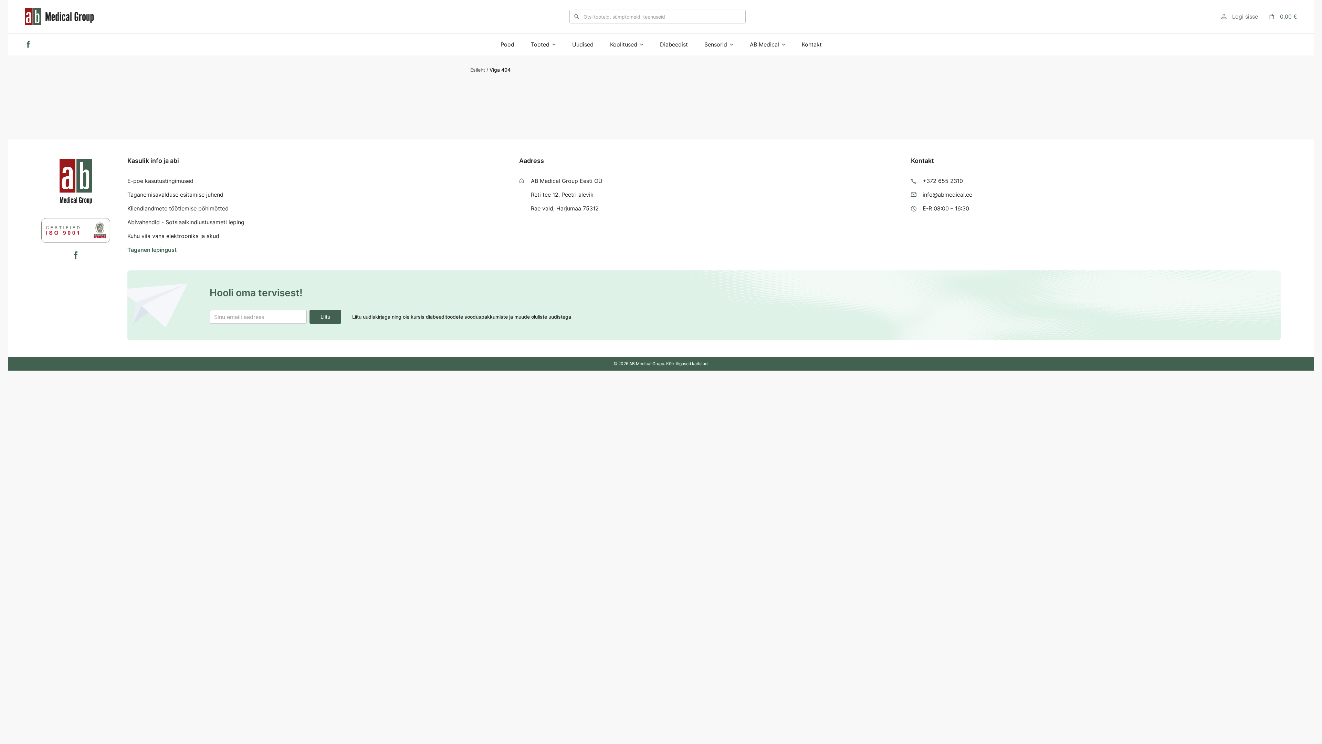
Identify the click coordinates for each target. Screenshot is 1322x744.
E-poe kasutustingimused (160, 180)
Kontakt (812, 44)
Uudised (583, 44)
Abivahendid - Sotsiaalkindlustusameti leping (185, 222)
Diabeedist (674, 44)
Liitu (325, 317)
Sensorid (715, 44)
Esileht (477, 70)
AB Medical (764, 44)
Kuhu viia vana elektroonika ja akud (173, 235)
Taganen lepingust (152, 249)
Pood (507, 44)
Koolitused (623, 44)
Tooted (540, 44)
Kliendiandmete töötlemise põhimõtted (178, 208)
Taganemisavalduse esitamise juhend (175, 194)
